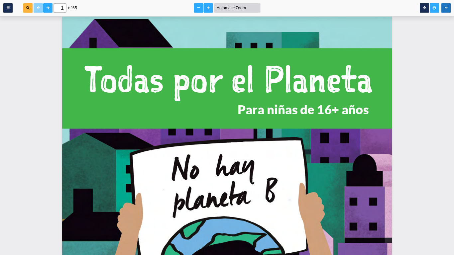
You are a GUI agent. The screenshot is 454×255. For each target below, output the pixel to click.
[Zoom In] (208, 8)
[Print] (434, 8)
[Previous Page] (38, 8)
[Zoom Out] (198, 8)
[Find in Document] (28, 8)
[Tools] (446, 8)
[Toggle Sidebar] (8, 8)
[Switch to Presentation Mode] (424, 8)
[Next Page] (48, 8)
